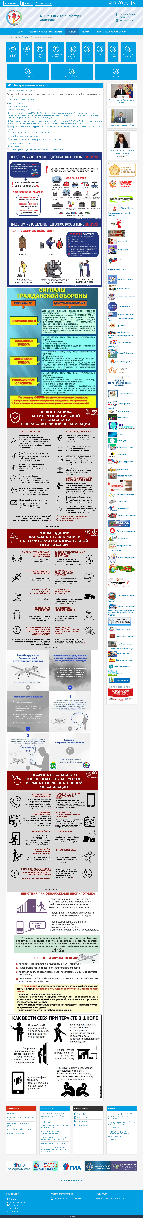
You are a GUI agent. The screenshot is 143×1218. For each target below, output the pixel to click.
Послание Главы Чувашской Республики (122, 125)
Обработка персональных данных (72, 56)
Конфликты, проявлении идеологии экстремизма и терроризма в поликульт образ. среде (37, 150)
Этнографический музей (124, 476)
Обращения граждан (40, 55)
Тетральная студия (122, 469)
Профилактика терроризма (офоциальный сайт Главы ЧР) (25, 109)
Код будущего (121, 434)
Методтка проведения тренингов (20, 143)
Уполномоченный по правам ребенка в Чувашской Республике (122, 151)
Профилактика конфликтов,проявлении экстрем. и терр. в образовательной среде (35, 139)
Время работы (13, 1208)
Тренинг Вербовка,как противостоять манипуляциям (26, 136)
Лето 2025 (120, 673)
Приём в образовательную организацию (111, 31)
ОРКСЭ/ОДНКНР (113, 55)
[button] (61, 1180)
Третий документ (82, 1121)
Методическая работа (123, 288)
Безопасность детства (123, 361)
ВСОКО (87, 54)
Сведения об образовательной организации (45, 31)
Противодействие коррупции (126, 531)
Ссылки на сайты (14, 1211)
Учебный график (82, 1117)
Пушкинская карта (122, 417)
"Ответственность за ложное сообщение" (21, 99)
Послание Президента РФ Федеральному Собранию (121, 101)
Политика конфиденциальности (18, 1202)
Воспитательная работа (116, 76)
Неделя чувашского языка (124, 660)
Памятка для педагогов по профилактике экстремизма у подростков (31, 132)
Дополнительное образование (128, 55)
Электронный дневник (12, 55)
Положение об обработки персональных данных (68, 1198)
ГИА (27, 54)
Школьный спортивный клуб (125, 494)
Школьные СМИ (122, 501)
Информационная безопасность (56, 55)
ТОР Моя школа (28, 76)
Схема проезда (13, 1205)
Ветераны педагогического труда (125, 636)
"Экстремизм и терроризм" (17, 103)
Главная (20, 31)
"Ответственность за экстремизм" (19, 106)
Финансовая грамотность (122, 666)
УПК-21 (119, 259)
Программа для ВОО (16, 146)
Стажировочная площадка (124, 629)
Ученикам (72, 31)
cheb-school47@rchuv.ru (126, 20)
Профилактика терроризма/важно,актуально (21, 90)
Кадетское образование (72, 76)
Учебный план (81, 1114)
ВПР (100, 54)
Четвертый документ (83, 1125)
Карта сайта (12, 1199)
